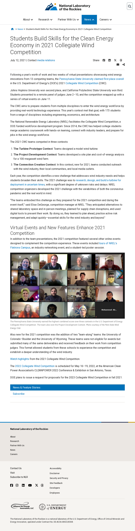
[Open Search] (130, 6)
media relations (46, 60)
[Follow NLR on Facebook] (11, 485)
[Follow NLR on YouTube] (30, 485)
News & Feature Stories (26, 387)
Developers (55, 488)
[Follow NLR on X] (36, 485)
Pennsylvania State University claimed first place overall (91, 79)
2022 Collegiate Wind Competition (34, 366)
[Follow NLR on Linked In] (24, 485)
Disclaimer (55, 473)
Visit (12, 472)
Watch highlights (19, 359)
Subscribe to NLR (19, 477)
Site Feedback (56, 483)
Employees (55, 493)
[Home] (13, 29)
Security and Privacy (59, 478)
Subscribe (19, 393)
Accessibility (55, 468)
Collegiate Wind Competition (82, 83)
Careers (104, 19)
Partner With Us (67, 19)
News (87, 19)
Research (43, 19)
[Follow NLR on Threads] (42, 485)
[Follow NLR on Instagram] (17, 485)
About (26, 19)
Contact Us (16, 468)
